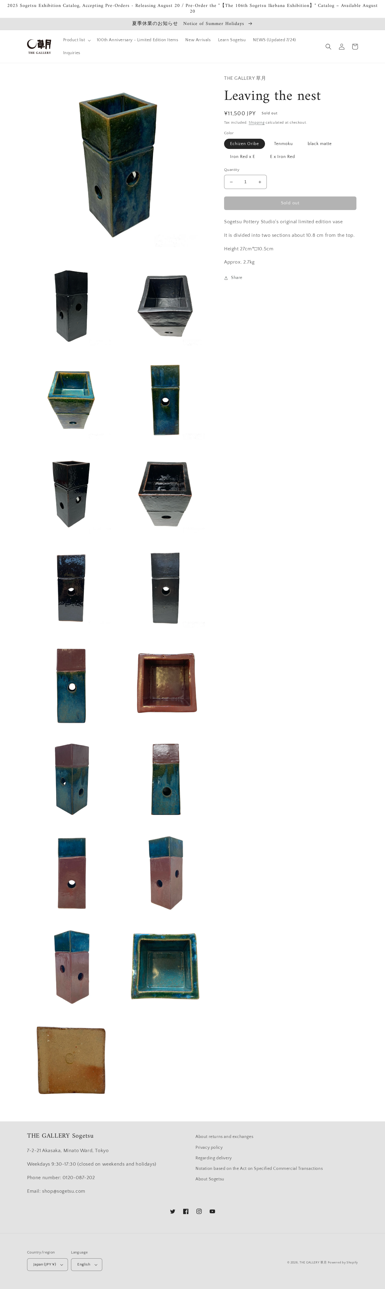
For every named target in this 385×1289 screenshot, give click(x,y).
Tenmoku (283, 144)
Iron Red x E (242, 157)
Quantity (231, 170)
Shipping (257, 123)
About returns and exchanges (224, 1136)
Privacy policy (209, 1147)
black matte (320, 144)
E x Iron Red (282, 157)
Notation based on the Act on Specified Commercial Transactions (259, 1168)
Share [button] (236, 277)
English (83, 1264)
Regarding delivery (214, 1158)
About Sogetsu (210, 1179)
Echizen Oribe (244, 144)
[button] (76, 40)
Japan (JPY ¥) (44, 1264)
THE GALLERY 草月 (313, 1262)
